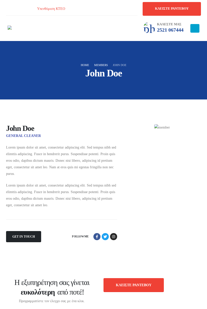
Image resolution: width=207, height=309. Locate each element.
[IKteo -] (21, 28)
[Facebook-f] (96, 236)
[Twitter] (105, 236)
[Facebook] (9, 9)
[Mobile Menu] (194, 28)
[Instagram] (20, 9)
